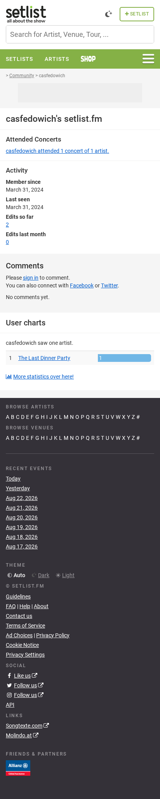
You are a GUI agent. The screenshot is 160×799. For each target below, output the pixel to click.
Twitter (109, 285)
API (10, 705)
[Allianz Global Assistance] (18, 767)
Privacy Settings (25, 655)
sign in (30, 278)
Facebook (82, 285)
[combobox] (80, 34)
